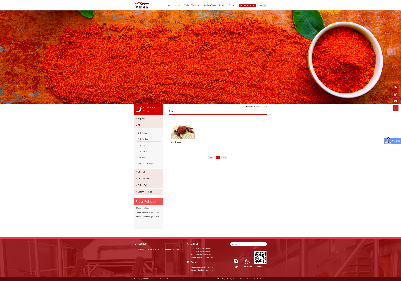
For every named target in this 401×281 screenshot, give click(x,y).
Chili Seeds (142, 145)
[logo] (141, 5)
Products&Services (191, 5)
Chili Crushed (143, 139)
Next (224, 157)
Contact (232, 5)
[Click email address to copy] (395, 101)
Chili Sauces (143, 178)
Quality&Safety (210, 5)
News (221, 5)
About (177, 5)
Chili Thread (142, 151)
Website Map (220, 279)
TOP (395, 108)
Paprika (141, 118)
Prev (211, 157)
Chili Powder (143, 133)
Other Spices (144, 185)
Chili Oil (141, 171)
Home (169, 5)
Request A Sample (247, 5)
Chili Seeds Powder (145, 164)
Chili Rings (142, 158)
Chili (140, 125)
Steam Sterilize (145, 191)
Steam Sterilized (142, 208)
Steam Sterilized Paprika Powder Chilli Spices (148, 212)
